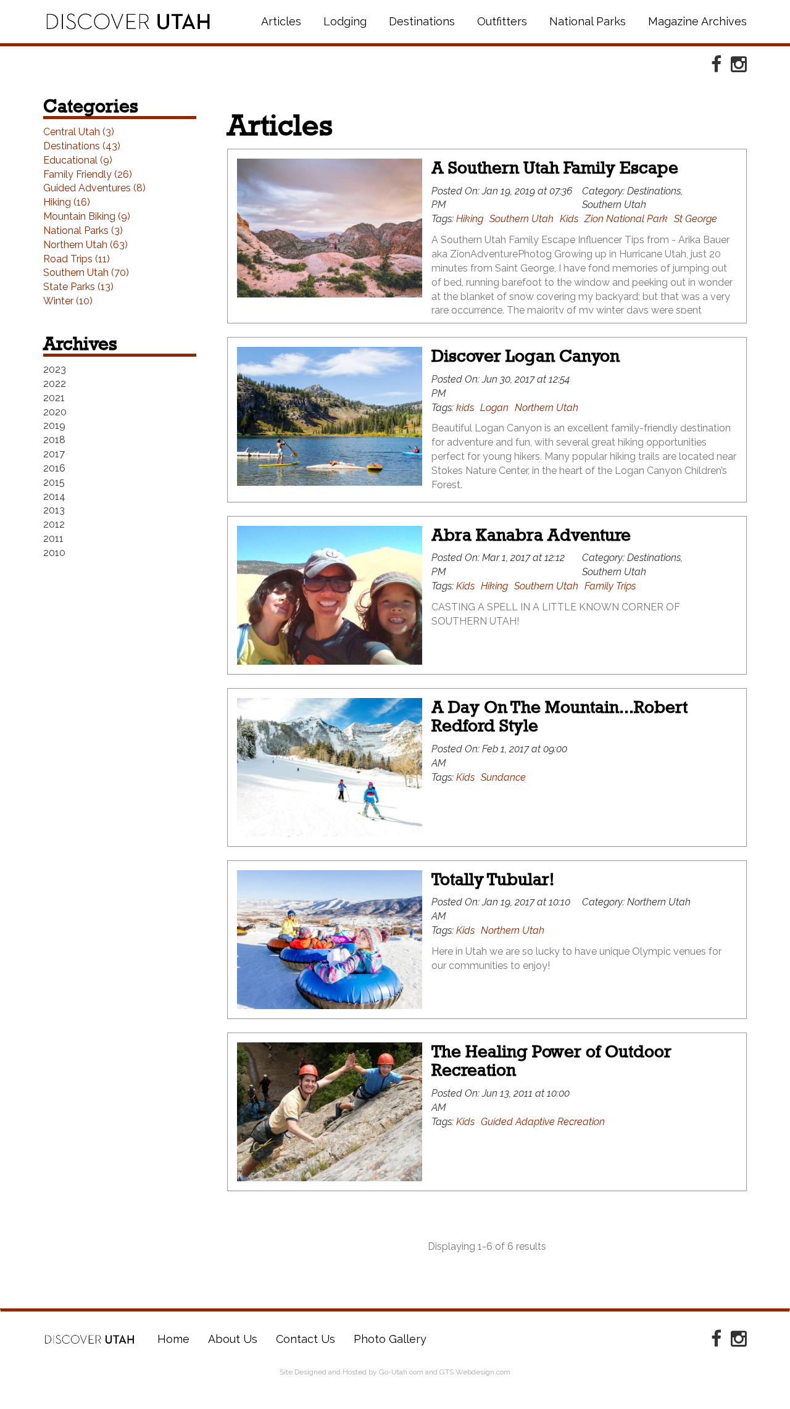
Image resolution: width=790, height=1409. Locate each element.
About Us (232, 1338)
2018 (54, 440)
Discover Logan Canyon (525, 355)
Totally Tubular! (492, 879)
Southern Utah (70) (86, 272)
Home (89, 1339)
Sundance (503, 777)
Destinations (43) (81, 146)
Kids (569, 219)
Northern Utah (546, 408)
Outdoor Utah (128, 21)
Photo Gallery (390, 1338)
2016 (54, 468)
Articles (281, 21)
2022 (54, 383)
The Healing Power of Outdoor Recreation (551, 1061)
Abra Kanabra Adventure (531, 534)
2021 (54, 398)
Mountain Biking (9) (86, 216)
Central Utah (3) (78, 132)
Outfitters (502, 21)
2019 (54, 425)
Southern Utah (521, 219)
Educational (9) (77, 160)
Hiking (469, 219)
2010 (54, 553)
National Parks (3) (83, 230)
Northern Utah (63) (85, 245)
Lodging (345, 21)
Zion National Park (626, 219)
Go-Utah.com (401, 1372)
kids (465, 408)
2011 (53, 538)
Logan (494, 408)
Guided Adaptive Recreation (543, 1122)
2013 (54, 510)
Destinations (422, 21)
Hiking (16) (66, 202)
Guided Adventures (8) (94, 188)
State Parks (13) (78, 287)
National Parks (587, 21)
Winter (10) (68, 301)
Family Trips (610, 586)
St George (695, 219)
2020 (55, 412)
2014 (54, 496)
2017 (54, 454)
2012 (54, 524)
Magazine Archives (697, 21)
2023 (54, 369)
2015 (54, 482)
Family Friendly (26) (87, 174)
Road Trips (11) (76, 259)
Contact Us (305, 1338)
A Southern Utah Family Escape (554, 167)
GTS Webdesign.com (474, 1372)
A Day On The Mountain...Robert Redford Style (559, 716)
